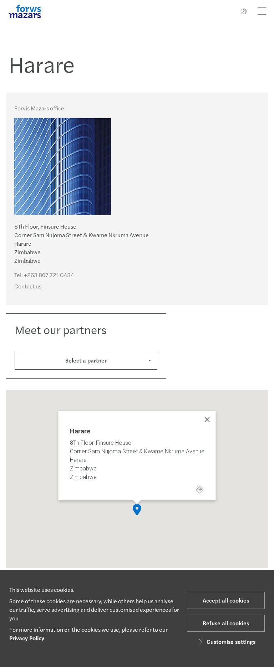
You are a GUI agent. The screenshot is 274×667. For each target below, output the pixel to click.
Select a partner (86, 360)
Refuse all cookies (226, 623)
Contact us (27, 286)
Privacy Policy (26, 638)
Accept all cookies (226, 600)
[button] (137, 509)
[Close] (207, 419)
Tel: (44, 275)
